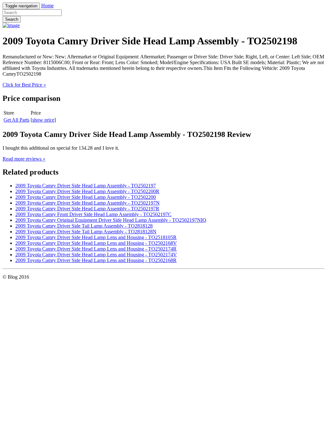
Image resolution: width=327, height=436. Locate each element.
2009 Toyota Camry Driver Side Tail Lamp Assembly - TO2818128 (84, 226)
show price (43, 120)
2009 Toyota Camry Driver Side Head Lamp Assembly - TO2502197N (87, 203)
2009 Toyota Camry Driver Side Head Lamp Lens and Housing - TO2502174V (96, 254)
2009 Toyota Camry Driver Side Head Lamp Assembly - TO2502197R (87, 208)
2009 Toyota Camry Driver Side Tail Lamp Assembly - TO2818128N (85, 231)
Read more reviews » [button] (24, 159)
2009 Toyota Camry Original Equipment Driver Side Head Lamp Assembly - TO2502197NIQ (110, 220)
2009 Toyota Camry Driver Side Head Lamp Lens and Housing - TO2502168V (96, 243)
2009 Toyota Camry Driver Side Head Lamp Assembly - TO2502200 (85, 197)
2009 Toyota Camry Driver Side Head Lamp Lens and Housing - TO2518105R (96, 237)
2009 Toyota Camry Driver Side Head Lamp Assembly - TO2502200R (87, 191)
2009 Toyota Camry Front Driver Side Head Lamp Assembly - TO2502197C (93, 214)
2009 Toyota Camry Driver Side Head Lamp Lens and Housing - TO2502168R (96, 260)
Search (11, 19)
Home (47, 5)
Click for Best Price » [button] (24, 84)
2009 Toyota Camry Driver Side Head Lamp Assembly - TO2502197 (85, 185)
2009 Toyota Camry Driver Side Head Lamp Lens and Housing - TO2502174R (96, 249)
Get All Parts (16, 120)
